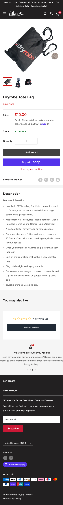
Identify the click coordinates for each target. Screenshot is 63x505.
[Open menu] (4, 13)
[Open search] (45, 13)
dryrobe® (8, 104)
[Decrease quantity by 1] (18, 141)
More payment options (31, 169)
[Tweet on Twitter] (52, 179)
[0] (57, 14)
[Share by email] (58, 179)
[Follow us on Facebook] (5, 458)
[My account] (51, 13)
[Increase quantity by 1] (34, 141)
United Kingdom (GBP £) (15, 443)
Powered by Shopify (12, 498)
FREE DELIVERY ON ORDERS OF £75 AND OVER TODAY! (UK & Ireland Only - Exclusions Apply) (31, 4)
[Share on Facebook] (40, 179)
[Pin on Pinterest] (46, 179)
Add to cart (31, 152)
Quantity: (8, 141)
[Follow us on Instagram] (11, 458)
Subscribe (13, 428)
